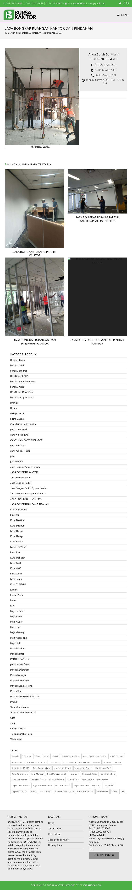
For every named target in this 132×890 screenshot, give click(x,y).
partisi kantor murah (64, 791)
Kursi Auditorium (18, 509)
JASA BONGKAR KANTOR (24, 472)
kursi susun (16, 573)
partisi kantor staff (85, 791)
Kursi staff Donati (89, 774)
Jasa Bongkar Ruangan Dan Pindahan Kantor (35, 341)
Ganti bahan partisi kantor (23, 424)
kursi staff (74, 774)
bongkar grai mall (18, 370)
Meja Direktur (17, 611)
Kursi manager (37, 774)
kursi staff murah (38, 779)
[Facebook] (123, 3)
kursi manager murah (57, 774)
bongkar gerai (17, 365)
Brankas (14, 403)
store (12, 723)
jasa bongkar (16, 461)
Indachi (56, 756)
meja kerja (96, 785)
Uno (122, 791)
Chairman (27, 756)
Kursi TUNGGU (18, 584)
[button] (104, 855)
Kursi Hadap (16, 531)
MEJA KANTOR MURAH (42, 785)
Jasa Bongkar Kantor (58, 839)
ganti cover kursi (18, 429)
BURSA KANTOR (17, 821)
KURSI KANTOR (18, 547)
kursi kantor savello (83, 768)
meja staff (108, 785)
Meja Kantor (16, 616)
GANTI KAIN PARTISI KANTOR (26, 440)
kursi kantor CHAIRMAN (89, 762)
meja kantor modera (20, 785)
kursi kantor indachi (41, 768)
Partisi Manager (18, 675)
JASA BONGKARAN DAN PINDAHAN (29, 504)
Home (51, 823)
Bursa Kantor (55, 885)
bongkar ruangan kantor (22, 397)
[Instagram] (127, 3)
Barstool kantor (17, 360)
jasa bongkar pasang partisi (94, 756)
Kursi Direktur (17, 520)
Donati (13, 408)
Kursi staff (15, 568)
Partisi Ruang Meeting (21, 686)
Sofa (12, 718)
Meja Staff (15, 643)
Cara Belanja (54, 834)
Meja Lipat (15, 627)
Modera (33, 791)
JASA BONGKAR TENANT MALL (27, 499)
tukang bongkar (18, 728)
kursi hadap (55, 762)
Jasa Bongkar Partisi (20, 483)
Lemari (13, 589)
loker (12, 605)
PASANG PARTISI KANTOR (24, 696)
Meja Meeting (17, 632)
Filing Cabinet (17, 413)
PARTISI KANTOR (19, 659)
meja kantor (102, 779)
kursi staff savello (56, 779)
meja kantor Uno (81, 785)
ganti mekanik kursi (20, 451)
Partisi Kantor (17, 654)
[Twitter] (120, 3)
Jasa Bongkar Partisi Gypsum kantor (28, 488)
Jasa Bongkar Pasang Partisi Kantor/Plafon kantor (97, 219)
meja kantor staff (62, 785)
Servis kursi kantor (19, 707)
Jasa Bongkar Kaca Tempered (25, 467)
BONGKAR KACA (19, 376)
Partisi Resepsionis (20, 680)
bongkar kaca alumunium (22, 381)
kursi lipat (15, 552)
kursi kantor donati (112, 762)
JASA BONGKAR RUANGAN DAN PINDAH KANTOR (97, 341)
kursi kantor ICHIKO (20, 768)
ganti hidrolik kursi (19, 435)
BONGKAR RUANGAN (21, 392)
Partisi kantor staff (19, 670)
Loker (13, 600)
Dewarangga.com (90, 885)
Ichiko (46, 756)
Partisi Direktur (17, 648)
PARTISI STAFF (102, 791)
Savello (114, 791)
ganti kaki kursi (17, 445)
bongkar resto (17, 387)
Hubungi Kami (55, 845)
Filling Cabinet (17, 419)
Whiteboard (15, 739)
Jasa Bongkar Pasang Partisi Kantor (34, 253)
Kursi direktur (18, 762)
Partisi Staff (16, 691)
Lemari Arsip (16, 595)
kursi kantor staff (103, 768)
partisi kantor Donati (20, 664)
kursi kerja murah (20, 774)
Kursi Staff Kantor (19, 779)
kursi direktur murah (36, 762)
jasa (12, 456)
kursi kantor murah (62, 768)
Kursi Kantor (16, 541)
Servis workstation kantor (23, 712)
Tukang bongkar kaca (21, 734)
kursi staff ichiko (108, 774)
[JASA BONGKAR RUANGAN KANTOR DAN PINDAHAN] (42, 96)
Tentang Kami (55, 828)
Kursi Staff (15, 563)
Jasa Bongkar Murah (20, 477)
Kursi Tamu (16, 579)
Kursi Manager (17, 557)
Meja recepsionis (18, 638)
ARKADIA (15, 756)
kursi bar (14, 515)
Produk (13, 702)
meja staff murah (19, 791)
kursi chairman (117, 756)
